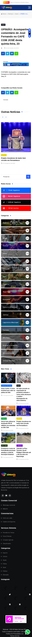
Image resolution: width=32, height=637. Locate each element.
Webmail (5, 629)
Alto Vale (4, 445)
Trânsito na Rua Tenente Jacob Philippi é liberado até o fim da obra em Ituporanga (23, 452)
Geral (16, 14)
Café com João (7, 518)
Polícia (5, 563)
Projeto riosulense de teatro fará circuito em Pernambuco (23, 423)
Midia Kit (5, 509)
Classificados (7, 543)
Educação (6, 574)
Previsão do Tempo (8, 532)
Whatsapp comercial (9, 505)
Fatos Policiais (7, 536)
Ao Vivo (6, 2)
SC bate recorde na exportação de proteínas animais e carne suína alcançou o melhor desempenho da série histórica (23, 394)
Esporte (5, 553)
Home (4, 14)
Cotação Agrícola (8, 540)
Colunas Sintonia (6, 385)
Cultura (4, 155)
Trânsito (19, 445)
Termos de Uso (14, 636)
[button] (2, 117)
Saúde (4, 560)
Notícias (10, 14)
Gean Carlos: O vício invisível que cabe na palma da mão (8, 390)
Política (4, 418)
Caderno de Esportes (9, 521)
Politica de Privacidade (13, 634)
